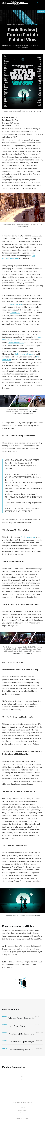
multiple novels (15, 304)
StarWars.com (33, 411)
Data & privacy (22, 1110)
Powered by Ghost (22, 1118)
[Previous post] (3, 983)
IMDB (26, 653)
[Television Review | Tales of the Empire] (22, 1048)
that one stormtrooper (24, 354)
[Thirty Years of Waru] (22, 1025)
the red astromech (16, 343)
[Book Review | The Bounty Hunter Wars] (22, 1033)
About (22, 1108)
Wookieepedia (36, 111)
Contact (22, 1113)
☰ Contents (41, 11)
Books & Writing (32, 25)
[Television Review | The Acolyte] (22, 1041)
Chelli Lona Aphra (28, 537)
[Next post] (41, 983)
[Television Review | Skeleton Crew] (22, 1017)
